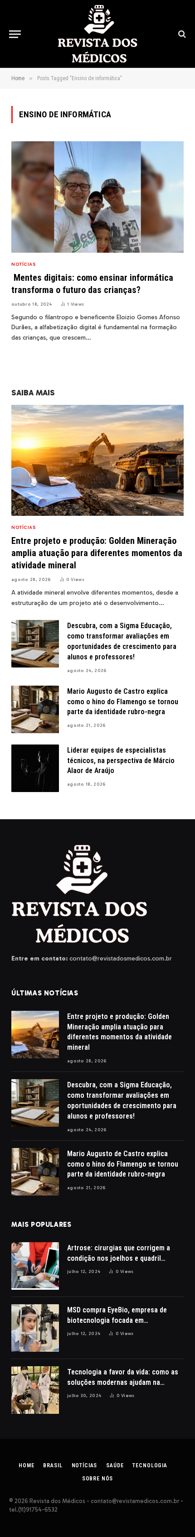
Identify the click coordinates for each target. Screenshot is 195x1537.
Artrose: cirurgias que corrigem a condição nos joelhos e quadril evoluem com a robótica (118, 1258)
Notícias (85, 1465)
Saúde (114, 1465)
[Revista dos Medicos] (98, 34)
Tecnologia (149, 1465)
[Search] (181, 34)
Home (26, 1465)
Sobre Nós (97, 1478)
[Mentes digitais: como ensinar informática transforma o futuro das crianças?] (97, 196)
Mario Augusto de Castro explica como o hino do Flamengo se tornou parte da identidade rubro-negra (122, 701)
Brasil (52, 1465)
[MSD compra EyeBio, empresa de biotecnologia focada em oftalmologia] (35, 1328)
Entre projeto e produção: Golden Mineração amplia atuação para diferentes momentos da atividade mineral (96, 553)
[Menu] (15, 34)
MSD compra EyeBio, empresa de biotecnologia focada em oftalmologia (117, 1320)
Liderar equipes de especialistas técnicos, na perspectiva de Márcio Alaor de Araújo (121, 760)
